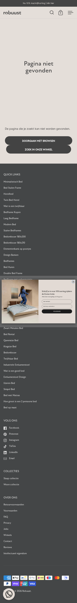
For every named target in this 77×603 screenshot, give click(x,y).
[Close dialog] (73, 281)
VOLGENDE (57, 311)
